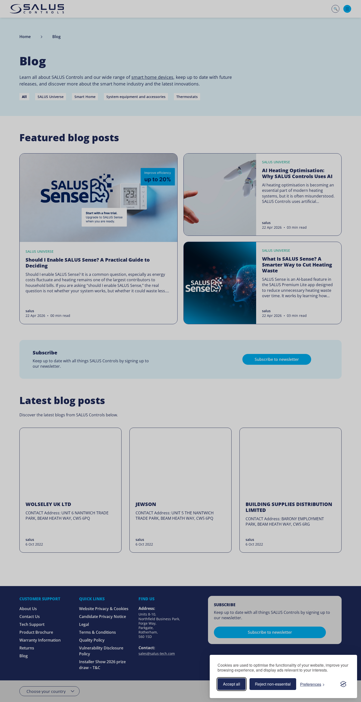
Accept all (231, 684)
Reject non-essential (273, 684)
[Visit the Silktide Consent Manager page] (343, 684)
